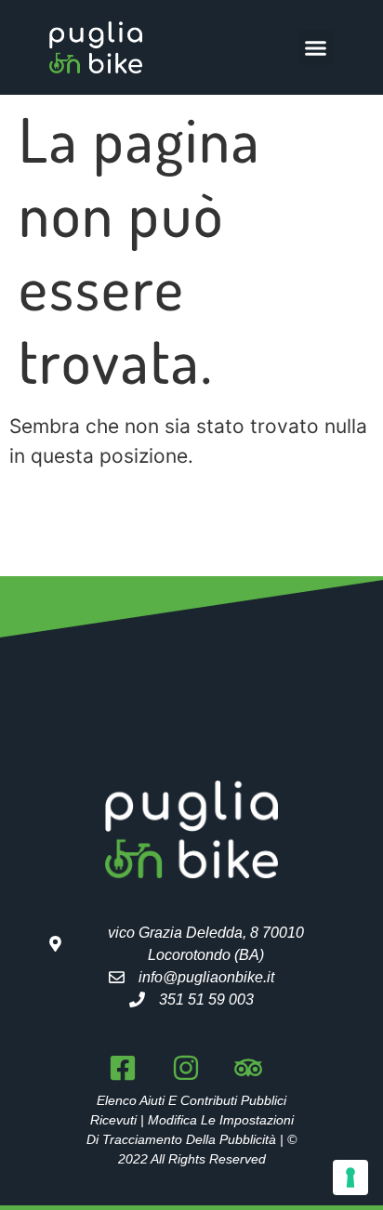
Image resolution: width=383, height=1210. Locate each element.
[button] (316, 47)
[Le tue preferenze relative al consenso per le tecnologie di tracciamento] (350, 1177)
